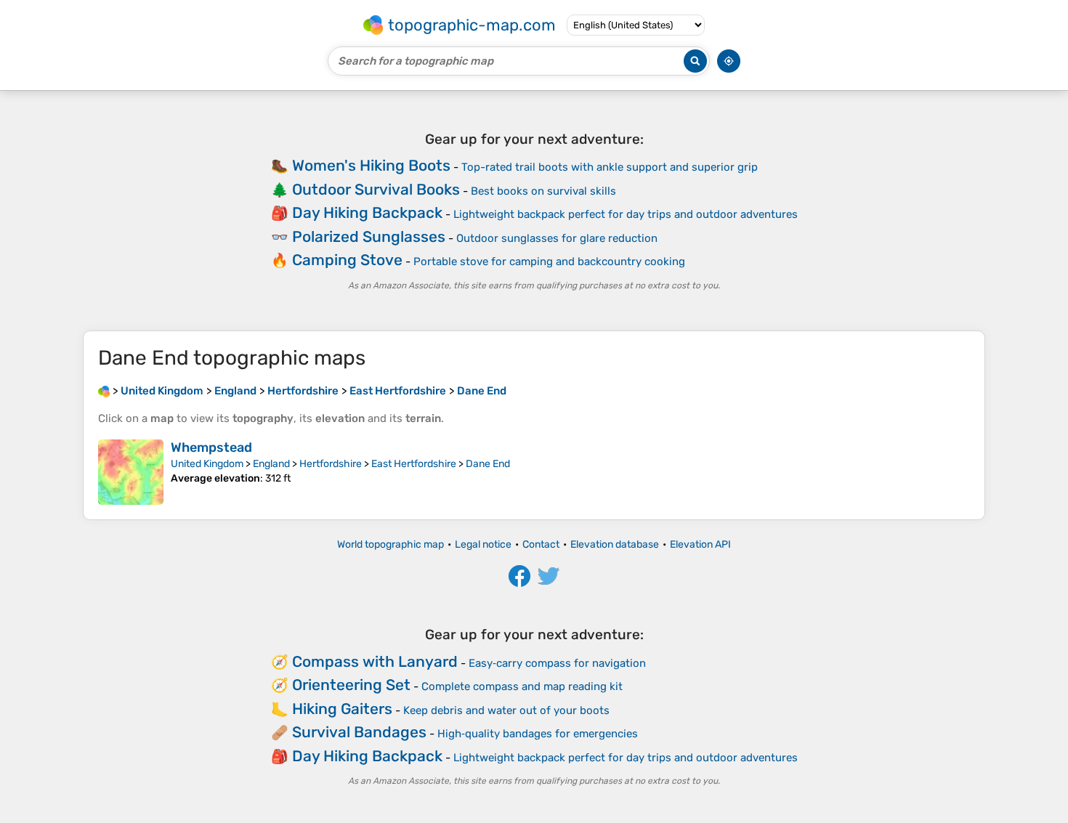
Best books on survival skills (543, 191)
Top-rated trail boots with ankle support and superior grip (609, 167)
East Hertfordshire (413, 464)
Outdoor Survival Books (376, 189)
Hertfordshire (330, 464)
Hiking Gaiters (342, 709)
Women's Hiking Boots (371, 165)
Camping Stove (347, 260)
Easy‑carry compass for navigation (557, 663)
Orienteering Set (351, 685)
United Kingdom (207, 464)
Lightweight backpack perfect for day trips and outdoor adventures (625, 214)
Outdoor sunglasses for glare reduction (557, 238)
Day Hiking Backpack (367, 212)
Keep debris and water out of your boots (506, 710)
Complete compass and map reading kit (522, 686)
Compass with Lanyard (375, 661)
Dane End (488, 464)
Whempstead (211, 447)
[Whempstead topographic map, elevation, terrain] (130, 472)
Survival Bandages (359, 732)
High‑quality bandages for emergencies (537, 733)
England (271, 464)
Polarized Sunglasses (368, 236)
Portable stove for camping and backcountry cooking (549, 261)
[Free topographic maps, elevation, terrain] (104, 390)
